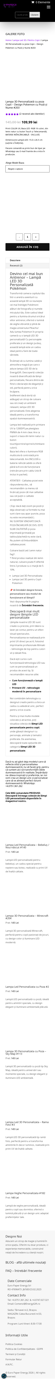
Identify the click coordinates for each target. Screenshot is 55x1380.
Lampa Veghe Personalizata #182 (25, 1193)
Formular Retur (14, 1359)
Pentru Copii (34, 40)
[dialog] (3, 1376)
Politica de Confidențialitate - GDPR (24, 1348)
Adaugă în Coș (27, 247)
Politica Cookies (14, 1344)
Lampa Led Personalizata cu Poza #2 (27, 986)
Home (8, 40)
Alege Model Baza (15, 163)
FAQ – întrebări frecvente (24, 1270)
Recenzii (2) (16, 265)
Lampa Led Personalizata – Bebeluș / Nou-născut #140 (27, 846)
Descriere (15, 260)
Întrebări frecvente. (33, 605)
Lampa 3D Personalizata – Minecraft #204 (27, 917)
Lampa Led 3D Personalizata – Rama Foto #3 (27, 1123)
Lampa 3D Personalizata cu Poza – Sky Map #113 (26, 1052)
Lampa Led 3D (19, 40)
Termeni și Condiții (15, 1354)
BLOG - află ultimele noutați (26, 1262)
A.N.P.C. (9, 1364)
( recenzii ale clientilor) (31, 113)
